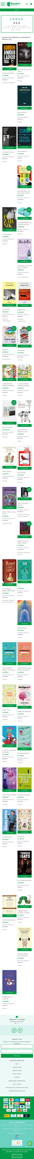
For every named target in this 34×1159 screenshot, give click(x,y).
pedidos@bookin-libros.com (17, 1091)
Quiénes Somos (17, 1070)
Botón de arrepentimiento (17, 1133)
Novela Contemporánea (8, 82)
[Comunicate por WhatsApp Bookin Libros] (29, 1143)
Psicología (5, 436)
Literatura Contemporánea (6, 319)
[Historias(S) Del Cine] (9, 136)
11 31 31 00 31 (17, 1084)
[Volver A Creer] (9, 694)
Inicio (17, 1064)
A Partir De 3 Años (6, 523)
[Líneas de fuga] (24, 456)
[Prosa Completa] (9, 218)
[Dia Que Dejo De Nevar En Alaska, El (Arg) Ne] (24, 249)
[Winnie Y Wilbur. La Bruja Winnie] (9, 496)
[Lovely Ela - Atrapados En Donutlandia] (9, 735)
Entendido (17, 1156)
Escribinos (17, 1077)
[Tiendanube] (17, 1123)
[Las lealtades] (9, 293)
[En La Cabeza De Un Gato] (24, 863)
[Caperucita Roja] (9, 456)
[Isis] (24, 569)
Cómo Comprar (17, 1074)
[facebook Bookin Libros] (20, 1030)
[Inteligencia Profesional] (24, 695)
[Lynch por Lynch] (24, 96)
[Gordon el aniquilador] (9, 54)
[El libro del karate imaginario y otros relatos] (24, 412)
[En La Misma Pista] (9, 820)
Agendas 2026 (17, 1067)
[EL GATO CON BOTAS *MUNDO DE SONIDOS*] (24, 371)
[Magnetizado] (24, 293)
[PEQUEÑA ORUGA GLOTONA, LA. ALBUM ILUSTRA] (24, 900)
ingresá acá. (17, 1130)
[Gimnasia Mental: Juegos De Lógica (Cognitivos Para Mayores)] (24, 652)
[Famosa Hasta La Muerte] (9, 778)
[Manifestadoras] (24, 611)
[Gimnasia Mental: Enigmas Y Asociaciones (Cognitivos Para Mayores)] (9, 652)
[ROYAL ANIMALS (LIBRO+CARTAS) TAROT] (9, 571)
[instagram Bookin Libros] (14, 1030)
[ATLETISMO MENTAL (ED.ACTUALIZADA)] (24, 937)
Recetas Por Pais (6, 359)
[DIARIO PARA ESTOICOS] (9, 904)
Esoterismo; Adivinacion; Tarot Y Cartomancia (23, 515)
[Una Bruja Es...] (24, 820)
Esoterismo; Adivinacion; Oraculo (23, 553)
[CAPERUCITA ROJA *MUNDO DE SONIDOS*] (9, 371)
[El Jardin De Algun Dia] (24, 737)
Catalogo (19, 80)
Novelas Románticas (22, 277)
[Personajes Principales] (24, 778)
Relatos (19, 441)
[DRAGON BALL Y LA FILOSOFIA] (9, 980)
